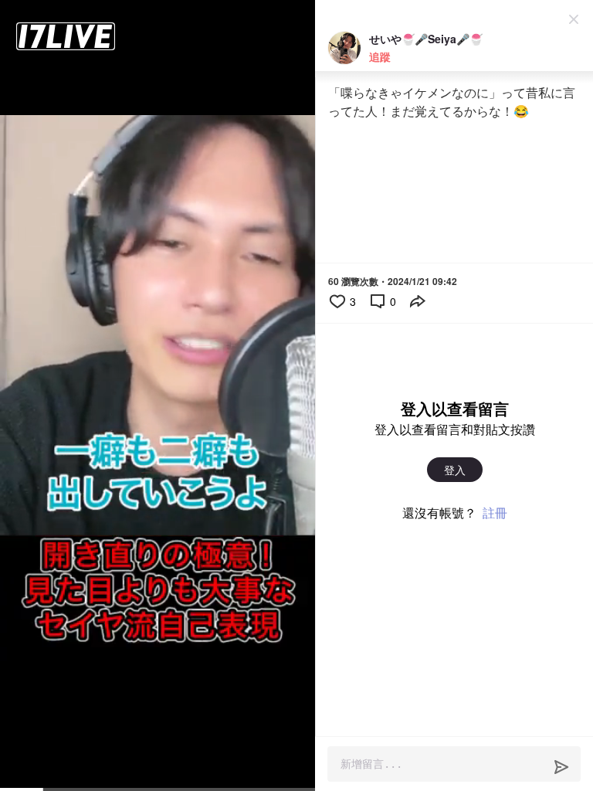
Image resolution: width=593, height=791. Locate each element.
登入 (455, 469)
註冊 (495, 512)
